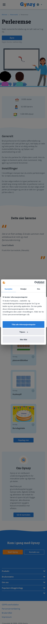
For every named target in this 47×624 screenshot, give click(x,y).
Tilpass (22, 332)
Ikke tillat (23, 339)
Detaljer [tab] (23, 289)
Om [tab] (38, 289)
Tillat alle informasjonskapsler (23, 324)
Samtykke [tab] (8, 289)
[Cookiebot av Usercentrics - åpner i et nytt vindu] (34, 282)
